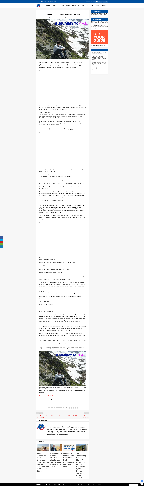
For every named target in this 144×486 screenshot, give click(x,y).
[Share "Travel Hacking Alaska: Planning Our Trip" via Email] (61, 407)
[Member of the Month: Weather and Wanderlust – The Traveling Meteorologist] (56, 447)
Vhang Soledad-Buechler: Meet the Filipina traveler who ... (53, 1)
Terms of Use (77, 484)
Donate (87, 5)
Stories (68, 5)
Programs (61, 5)
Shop (92, 5)
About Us (48, 5)
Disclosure (72, 484)
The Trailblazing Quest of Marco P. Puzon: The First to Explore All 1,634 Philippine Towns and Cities (81, 464)
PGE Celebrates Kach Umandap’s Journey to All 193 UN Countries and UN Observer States (43, 462)
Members (55, 5)
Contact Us (104, 5)
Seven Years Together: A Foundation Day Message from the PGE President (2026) (99, 63)
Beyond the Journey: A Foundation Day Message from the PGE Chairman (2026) (99, 68)
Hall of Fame (81, 5)
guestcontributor (54, 17)
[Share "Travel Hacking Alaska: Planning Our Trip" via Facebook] (52, 407)
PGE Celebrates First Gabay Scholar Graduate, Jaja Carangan (99, 53)
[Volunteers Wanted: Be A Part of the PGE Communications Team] (69, 447)
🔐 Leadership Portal (96, 484)
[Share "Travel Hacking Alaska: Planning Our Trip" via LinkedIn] (59, 407)
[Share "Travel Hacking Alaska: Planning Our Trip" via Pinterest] (57, 407)
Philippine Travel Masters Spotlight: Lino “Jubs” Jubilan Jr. (99, 72)
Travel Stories (69, 17)
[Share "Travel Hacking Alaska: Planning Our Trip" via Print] (63, 407)
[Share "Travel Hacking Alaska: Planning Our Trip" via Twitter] (54, 407)
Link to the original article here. (47, 395)
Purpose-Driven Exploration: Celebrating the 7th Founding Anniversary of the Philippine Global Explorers (99, 58)
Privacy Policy (66, 484)
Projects (74, 5)
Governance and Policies (86, 484)
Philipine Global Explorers (44, 484)
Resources (97, 5)
